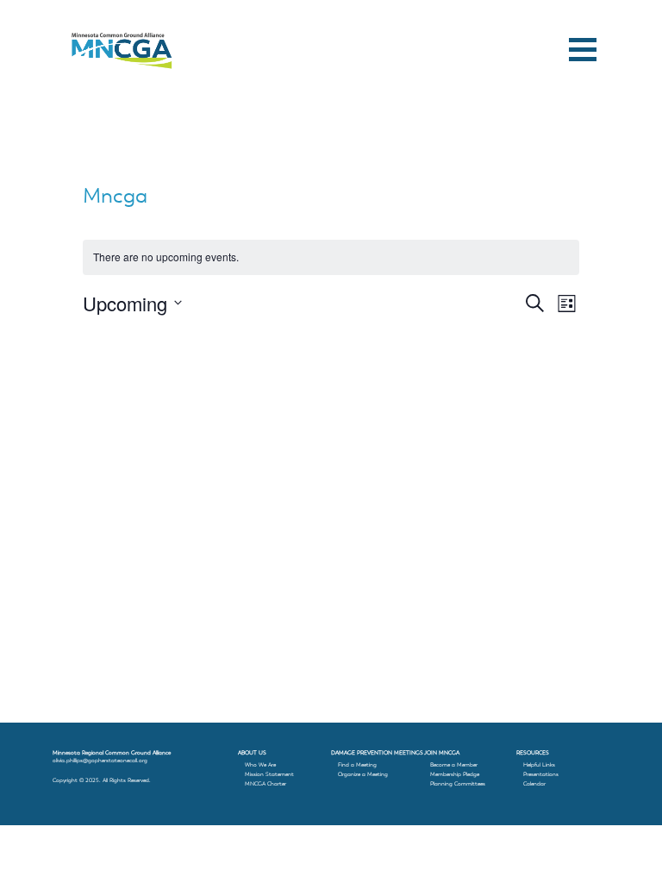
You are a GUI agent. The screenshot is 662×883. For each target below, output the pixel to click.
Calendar (534, 783)
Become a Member (454, 764)
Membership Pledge (454, 774)
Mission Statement (269, 774)
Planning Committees (457, 783)
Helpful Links (539, 764)
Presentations (541, 774)
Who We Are (260, 764)
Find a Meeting (357, 764)
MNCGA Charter (265, 783)
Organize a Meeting (363, 774)
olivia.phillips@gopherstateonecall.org (100, 760)
